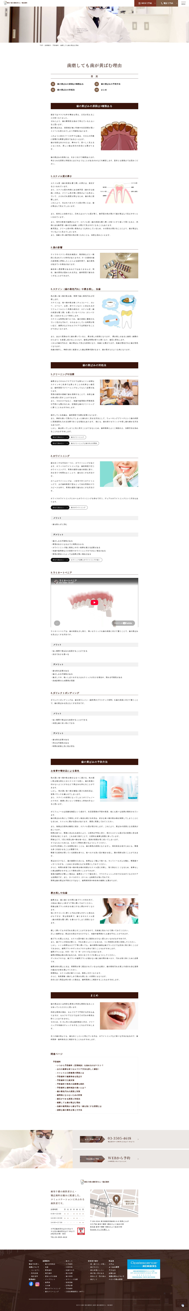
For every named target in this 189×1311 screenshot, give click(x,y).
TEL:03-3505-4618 (59, 1237)
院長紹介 (32, 1279)
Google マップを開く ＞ (100, 1229)
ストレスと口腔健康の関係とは (70, 1073)
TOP (41, 45)
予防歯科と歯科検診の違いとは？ (71, 1088)
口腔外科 (69, 1267)
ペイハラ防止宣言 (116, 1279)
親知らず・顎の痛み (98, 1276)
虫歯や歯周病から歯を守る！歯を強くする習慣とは (79, 1106)
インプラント (50, 1279)
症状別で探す (93, 1261)
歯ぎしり (69, 1261)
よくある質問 (114, 1267)
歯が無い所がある (97, 1273)
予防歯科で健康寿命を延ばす (69, 1076)
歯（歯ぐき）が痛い (98, 1264)
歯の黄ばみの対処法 (66, 90)
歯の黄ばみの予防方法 (111, 84)
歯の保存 (69, 1276)
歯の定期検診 (50, 1264)
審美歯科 (48, 1270)
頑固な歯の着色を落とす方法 (69, 1110)
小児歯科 (69, 1264)
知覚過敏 (69, 1282)
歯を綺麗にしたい (97, 1270)
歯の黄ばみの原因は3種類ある (70, 84)
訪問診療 (69, 1285)
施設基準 (34, 1276)
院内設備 (34, 1273)
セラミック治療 (72, 1279)
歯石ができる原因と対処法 (68, 1099)
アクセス (112, 1270)
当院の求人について (116, 1276)
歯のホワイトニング (78, 507)
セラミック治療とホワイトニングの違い (85, 560)
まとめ (104, 90)
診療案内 (48, 45)
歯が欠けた (94, 1267)
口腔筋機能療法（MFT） (75, 1291)
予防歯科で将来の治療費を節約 (70, 1084)
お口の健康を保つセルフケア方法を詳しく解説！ (78, 1069)
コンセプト (35, 1270)
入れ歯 (47, 1285)
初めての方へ (34, 1264)
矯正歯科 (48, 1273)
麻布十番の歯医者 (86, 1305)
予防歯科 (56, 45)
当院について (34, 1267)
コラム (111, 1264)
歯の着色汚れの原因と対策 (68, 1091)
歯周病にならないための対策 (69, 1095)
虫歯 (47, 1267)
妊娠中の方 (70, 1270)
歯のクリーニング (77, 437)
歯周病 (47, 1282)
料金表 (111, 1261)
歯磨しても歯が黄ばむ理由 (69, 45)
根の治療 (69, 1273)
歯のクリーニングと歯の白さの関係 (84, 443)
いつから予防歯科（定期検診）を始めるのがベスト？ (80, 1065)
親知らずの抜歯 (51, 1276)
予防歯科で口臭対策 (65, 1080)
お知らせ (112, 1273)
